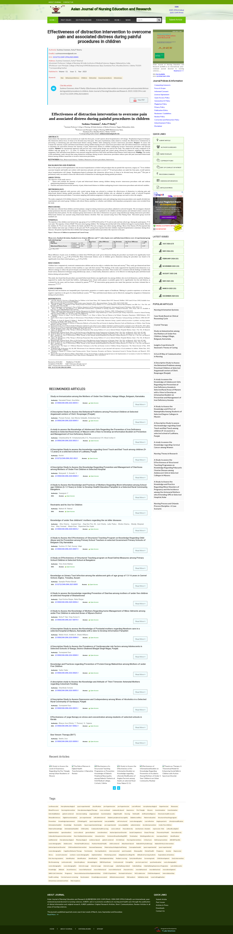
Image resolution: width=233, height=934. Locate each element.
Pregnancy (160, 851)
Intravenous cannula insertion (58, 881)
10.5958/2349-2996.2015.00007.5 (66, 549)
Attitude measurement (117, 877)
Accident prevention (149, 825)
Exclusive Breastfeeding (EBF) (117, 836)
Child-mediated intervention (77, 847)
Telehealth (136, 814)
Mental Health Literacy (82, 843)
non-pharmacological (150, 806)
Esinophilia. (129, 862)
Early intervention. (178, 858)
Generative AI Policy (162, 101)
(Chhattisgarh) (82, 821)
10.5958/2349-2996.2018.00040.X (67, 476)
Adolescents (68, 843)
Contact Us (68, 2)
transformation (160, 810)
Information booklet (55, 825)
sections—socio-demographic (79, 855)
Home (52, 20)
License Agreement (161, 94)
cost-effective (149, 821)
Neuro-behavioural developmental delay (87, 873)
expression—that (158, 828)
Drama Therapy (149, 832)
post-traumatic (126, 851)
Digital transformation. (70, 817)
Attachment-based (128, 843)
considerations (102, 832)
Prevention (52, 821)
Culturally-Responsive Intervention (60, 836)
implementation (54, 832)
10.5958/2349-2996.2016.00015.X (67, 441)
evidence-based (94, 840)
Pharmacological (81, 840)
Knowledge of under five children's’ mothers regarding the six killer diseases (85, 520)
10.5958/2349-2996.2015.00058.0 (66, 741)
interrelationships (168, 873)
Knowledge (67, 825)
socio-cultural (115, 828)
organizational (94, 814)
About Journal (55, 2)
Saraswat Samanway (95, 847)
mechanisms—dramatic (142, 828)
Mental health (149, 851)
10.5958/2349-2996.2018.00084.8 (66, 637)
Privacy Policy (159, 107)
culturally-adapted (172, 828)
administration (135, 825)
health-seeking (53, 877)
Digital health (118, 814)
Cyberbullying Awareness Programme (156, 866)
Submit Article (175, 19)
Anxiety (168, 851)
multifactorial (53, 840)
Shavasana (174, 806)
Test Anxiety (88, 851)
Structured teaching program (167, 817)
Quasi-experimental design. (93, 825)
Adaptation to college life (127, 855)
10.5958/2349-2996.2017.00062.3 (66, 726)
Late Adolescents (176, 866)
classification (96, 806)
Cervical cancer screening (69, 877)
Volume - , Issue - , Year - (73, 71)
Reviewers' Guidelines (162, 113)
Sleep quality (138, 851)
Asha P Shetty (76, 50)
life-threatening (54, 862)
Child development (163, 858)
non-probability (109, 821)
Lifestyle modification (176, 821)
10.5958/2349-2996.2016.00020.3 (66, 673)
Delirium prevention (160, 840)
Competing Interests (162, 85)
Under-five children (165, 825)
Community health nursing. (99, 828)
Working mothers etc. (147, 836)
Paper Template (165, 154)
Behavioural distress (72, 78)
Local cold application (158, 877)
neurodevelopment (169, 869)
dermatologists (92, 862)
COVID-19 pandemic (109, 873)
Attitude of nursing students (146, 855)
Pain (62, 78)
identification (174, 836)
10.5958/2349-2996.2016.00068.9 (66, 655)
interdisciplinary (79, 862)
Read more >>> (179, 71)
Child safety (85, 828)
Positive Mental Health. (99, 843)
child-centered (114, 843)
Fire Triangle (141, 810)
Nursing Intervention (68, 810)
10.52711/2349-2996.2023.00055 (66, 584)
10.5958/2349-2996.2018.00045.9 (66, 421)
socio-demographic (136, 821)
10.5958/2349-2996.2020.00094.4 (66, 602)
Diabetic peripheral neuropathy (118, 817)
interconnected (114, 851)
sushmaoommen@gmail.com (66, 53)
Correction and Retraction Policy (166, 120)
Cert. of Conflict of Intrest (170, 167)
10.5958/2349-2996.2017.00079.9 (66, 620)
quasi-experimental (83, 806)
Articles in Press (165, 188)
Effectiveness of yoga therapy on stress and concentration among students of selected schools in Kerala (96, 718)
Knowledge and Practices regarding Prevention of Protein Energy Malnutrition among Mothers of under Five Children (98, 665)
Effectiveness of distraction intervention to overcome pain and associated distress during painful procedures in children (99, 36)
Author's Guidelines (168, 147)
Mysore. (150, 810)
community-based (118, 810)
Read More (139, 404)
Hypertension (163, 806)
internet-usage (83, 866)
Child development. (154, 873)
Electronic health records (166, 814)
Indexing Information (169, 181)
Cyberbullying (136, 866)
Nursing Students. (101, 851)
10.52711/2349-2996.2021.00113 (66, 458)
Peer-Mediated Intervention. (83, 836)
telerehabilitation (54, 814)
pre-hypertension (109, 806)
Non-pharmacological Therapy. (87, 810)
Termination (133, 836)
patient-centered (68, 814)
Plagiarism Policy (160, 104)
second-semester (61, 855)
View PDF (141, 100)
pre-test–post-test (141, 862)
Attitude (61, 869)
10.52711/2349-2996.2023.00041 (66, 57)
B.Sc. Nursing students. (56, 858)
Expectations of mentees (166, 855)
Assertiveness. (71, 869)
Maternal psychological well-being (115, 847)
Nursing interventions (134, 840)
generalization (90, 832)
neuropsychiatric (162, 836)
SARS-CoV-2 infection (55, 873)
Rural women (85, 877)
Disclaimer (158, 126)
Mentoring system (110, 855)
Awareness (130, 810)
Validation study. (143, 877)
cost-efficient (136, 806)
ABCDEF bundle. (175, 840)
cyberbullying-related (123, 866)
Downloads (160, 908)
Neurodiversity (128, 828)
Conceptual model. (135, 847)
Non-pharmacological (68, 806)
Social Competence (135, 832)
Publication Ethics (161, 110)
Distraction (92, 78)
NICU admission (140, 873)
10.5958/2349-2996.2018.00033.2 (66, 529)
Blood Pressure (54, 810)
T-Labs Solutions (168, 931)
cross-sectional (105, 810)
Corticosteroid (118, 862)
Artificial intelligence (148, 814)
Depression (177, 851)
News (128, 20)
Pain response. (75, 881)
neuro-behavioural (85, 869)
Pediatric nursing (121, 858)
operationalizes (66, 832)
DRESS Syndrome (105, 862)
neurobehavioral (141, 869)
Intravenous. (118, 78)
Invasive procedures (105, 78)
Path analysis (131, 877)
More (117, 20)
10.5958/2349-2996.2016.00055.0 (66, 690)
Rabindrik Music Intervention (164, 843)
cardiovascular (53, 806)
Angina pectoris (162, 821)
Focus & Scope (160, 88)
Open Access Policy (162, 98)
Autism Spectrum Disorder (118, 832)
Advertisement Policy (162, 123)
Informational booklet (71, 828)
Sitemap (100, 929)
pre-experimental (85, 817)
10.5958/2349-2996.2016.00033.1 (66, 708)
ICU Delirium (120, 840)
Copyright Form (166, 161)
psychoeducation (155, 862)
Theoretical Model (163, 832)
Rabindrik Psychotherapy (144, 843)
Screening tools (149, 858)
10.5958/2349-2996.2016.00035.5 (66, 403)
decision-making (81, 814)
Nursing (127, 814)
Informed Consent (161, 91)
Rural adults (78, 825)
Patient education (149, 817)
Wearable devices (54, 817)
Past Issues (66, 20)
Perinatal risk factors (125, 873)
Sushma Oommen (63, 50)
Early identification (136, 858)
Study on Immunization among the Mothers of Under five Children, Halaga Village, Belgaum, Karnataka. (97, 396)
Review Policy (159, 117)
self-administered (99, 817)
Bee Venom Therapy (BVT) (63, 734)
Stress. (51, 855)
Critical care (148, 840)
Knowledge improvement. (66, 821)
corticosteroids (67, 862)
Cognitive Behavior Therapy (73, 851)
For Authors (102, 20)
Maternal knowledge (55, 828)
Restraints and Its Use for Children (66, 504)
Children (84, 78)
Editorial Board (84, 20)
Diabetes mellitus (135, 817)
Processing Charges (166, 174)
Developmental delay (106, 858)
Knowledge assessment (99, 877)
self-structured (122, 821)
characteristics (100, 836)
